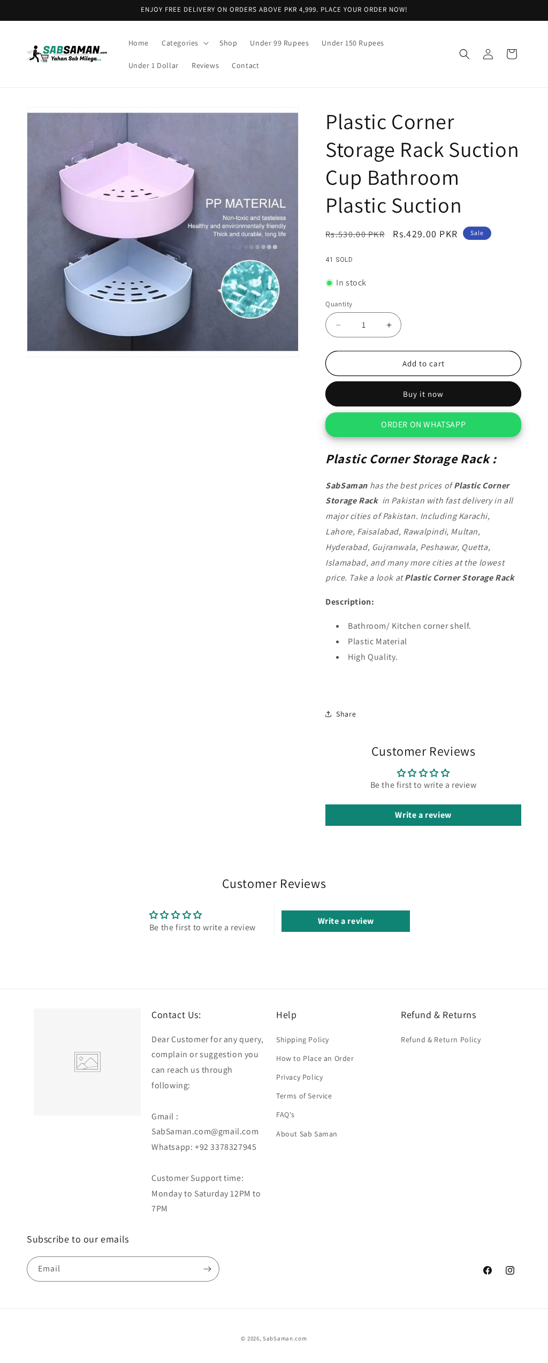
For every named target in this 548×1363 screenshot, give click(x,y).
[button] (184, 43)
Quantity (338, 303)
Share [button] (346, 714)
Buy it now (423, 394)
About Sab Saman (307, 1134)
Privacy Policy (299, 1077)
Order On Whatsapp (423, 424)
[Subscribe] (207, 1269)
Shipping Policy (302, 1039)
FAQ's (285, 1114)
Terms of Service (304, 1096)
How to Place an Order (315, 1058)
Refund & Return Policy (441, 1039)
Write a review (423, 814)
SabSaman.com (285, 1338)
